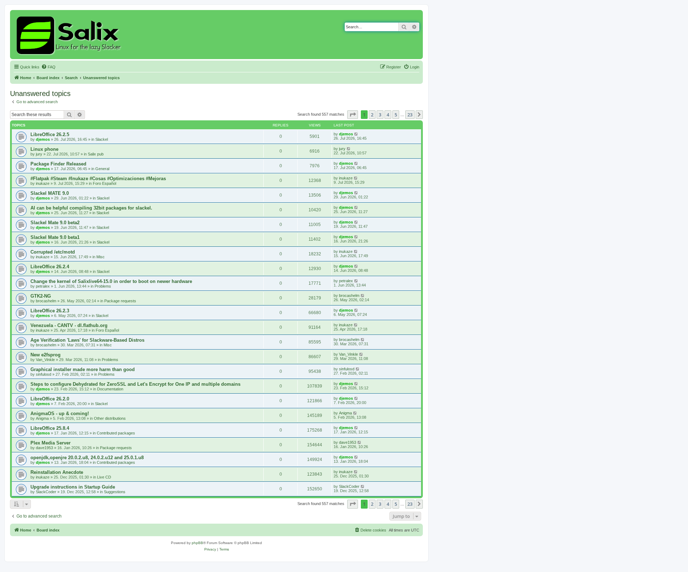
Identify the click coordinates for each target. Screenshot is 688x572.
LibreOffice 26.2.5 (49, 134)
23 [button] (409, 114)
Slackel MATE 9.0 (49, 193)
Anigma (42, 418)
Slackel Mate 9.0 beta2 (55, 222)
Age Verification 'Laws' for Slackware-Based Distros (87, 340)
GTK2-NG (40, 296)
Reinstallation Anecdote (56, 472)
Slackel (101, 139)
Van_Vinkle (45, 359)
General (102, 169)
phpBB (197, 543)
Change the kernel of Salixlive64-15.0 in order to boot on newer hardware (111, 281)
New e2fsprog (45, 354)
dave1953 (44, 448)
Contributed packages (116, 433)
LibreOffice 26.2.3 (49, 310)
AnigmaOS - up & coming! (59, 413)
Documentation (110, 389)
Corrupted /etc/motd (52, 252)
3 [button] (380, 114)
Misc (100, 257)
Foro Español (104, 183)
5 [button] (396, 114)
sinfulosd (43, 374)
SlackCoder (46, 492)
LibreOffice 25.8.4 (49, 428)
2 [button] (372, 114)
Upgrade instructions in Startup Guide (72, 487)
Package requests (120, 301)
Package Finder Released (58, 164)
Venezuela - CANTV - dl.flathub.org (69, 325)
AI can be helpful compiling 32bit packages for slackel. (91, 208)
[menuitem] (48, 67)
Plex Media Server (50, 443)
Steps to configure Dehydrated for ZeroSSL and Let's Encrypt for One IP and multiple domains (135, 384)
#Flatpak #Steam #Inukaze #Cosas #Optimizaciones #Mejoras (98, 178)
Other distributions (110, 418)
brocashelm (46, 301)
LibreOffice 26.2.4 (49, 266)
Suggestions (114, 492)
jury (39, 154)
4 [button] (388, 114)
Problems (103, 286)
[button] (352, 114)
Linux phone (44, 149)
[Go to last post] (356, 134)
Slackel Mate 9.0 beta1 (55, 237)
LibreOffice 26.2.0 (49, 399)
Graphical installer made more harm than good (82, 369)
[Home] (70, 34)
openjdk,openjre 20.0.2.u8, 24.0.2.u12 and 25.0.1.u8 (87, 457)
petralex (43, 286)
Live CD (104, 477)
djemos (43, 139)
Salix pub (96, 154)
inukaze (42, 183)
